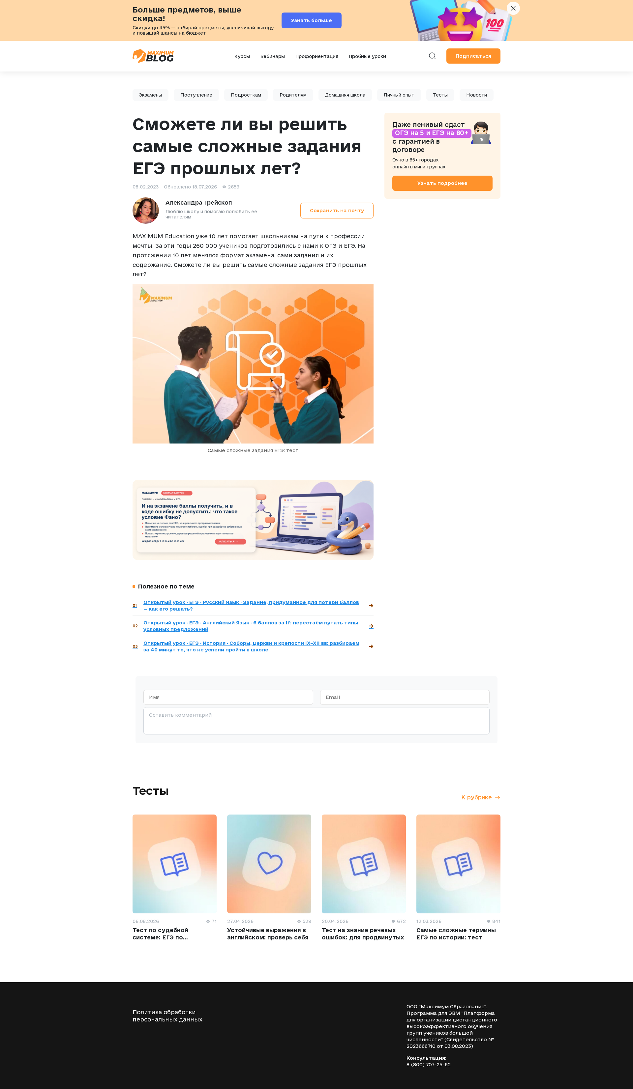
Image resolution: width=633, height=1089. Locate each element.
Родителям (293, 95)
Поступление (196, 95)
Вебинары (272, 56)
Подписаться (473, 56)
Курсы (242, 56)
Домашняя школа (345, 95)
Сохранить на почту (337, 210)
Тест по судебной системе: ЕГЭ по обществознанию (160, 937)
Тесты (440, 95)
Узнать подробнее (442, 183)
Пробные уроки (367, 56)
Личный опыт (399, 95)
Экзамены (150, 95)
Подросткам (246, 95)
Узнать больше (311, 20)
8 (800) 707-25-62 (429, 1064)
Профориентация (316, 56)
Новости (476, 95)
